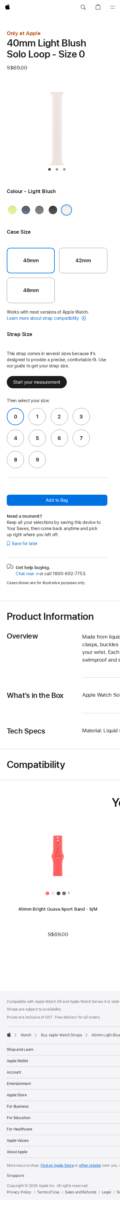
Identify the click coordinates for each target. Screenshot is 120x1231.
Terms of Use (48, 1192)
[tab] (49, 169)
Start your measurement (36, 382)
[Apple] (9, 1034)
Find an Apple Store (57, 1165)
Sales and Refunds (80, 1192)
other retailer (90, 1165)
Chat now (27, 573)
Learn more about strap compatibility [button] (43, 318)
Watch (26, 1035)
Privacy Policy (19, 1192)
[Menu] (112, 7)
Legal (106, 1192)
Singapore (15, 1176)
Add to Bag (57, 500)
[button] (83, 7)
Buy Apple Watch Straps (61, 1035)
